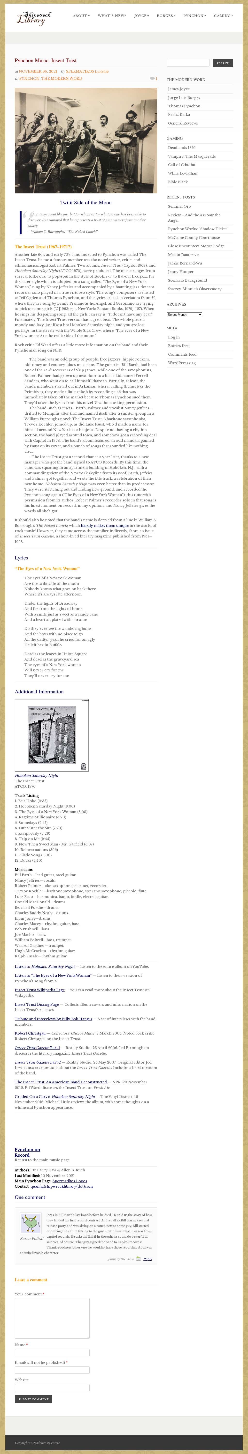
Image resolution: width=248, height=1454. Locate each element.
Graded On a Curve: (55, 1096)
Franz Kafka (179, 114)
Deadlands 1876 (181, 148)
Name (21, 1345)
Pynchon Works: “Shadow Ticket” (198, 229)
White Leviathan (182, 173)
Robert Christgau (30, 1033)
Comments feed (182, 354)
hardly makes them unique (105, 525)
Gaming (223, 16)
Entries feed (179, 346)
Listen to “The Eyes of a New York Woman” (53, 975)
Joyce (141, 16)
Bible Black (178, 182)
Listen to (45, 966)
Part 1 (37, 1048)
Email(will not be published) (41, 1362)
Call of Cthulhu (181, 165)
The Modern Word (61, 78)
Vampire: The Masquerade (192, 156)
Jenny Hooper (181, 272)
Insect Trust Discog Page (37, 1004)
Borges (166, 16)
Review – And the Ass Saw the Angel (194, 218)
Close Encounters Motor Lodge (196, 246)
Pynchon (195, 16)
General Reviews (183, 123)
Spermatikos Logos (87, 71)
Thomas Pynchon (184, 106)
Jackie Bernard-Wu (185, 263)
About (81, 16)
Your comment (29, 1294)
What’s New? (112, 16)
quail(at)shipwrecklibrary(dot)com (62, 1186)
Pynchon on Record (27, 1152)
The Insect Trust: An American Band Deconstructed (61, 1082)
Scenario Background (187, 280)
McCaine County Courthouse (194, 237)
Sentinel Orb (179, 206)
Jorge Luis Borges (184, 97)
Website (22, 1380)
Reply (147, 1259)
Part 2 (38, 1062)
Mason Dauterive (183, 255)
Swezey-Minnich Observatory (195, 289)
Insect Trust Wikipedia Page (40, 990)
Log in (174, 337)
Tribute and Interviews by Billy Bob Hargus (53, 1019)
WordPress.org (182, 363)
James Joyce (179, 89)
